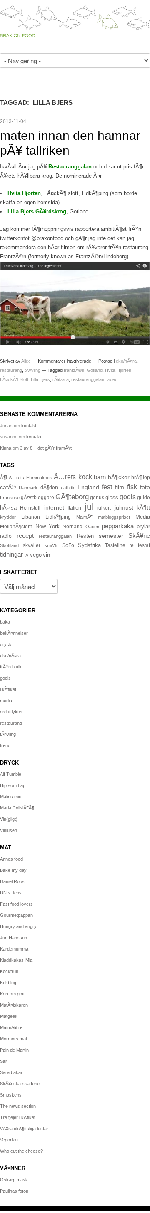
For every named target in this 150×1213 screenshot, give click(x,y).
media (6, 700)
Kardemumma (14, 948)
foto (145, 487)
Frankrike (10, 497)
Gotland (94, 370)
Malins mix (10, 796)
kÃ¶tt (143, 507)
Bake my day (13, 870)
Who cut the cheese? (21, 1151)
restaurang (11, 370)
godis (128, 496)
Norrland (72, 527)
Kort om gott (12, 993)
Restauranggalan (70, 166)
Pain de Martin (14, 1049)
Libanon (30, 517)
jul (89, 506)
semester (111, 535)
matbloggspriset (114, 517)
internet (54, 507)
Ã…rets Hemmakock (30, 477)
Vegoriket (9, 1139)
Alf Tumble (10, 774)
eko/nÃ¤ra (126, 361)
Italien (74, 507)
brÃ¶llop (140, 477)
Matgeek (9, 1016)
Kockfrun (9, 971)
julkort (104, 508)
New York (47, 526)
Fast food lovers (16, 903)
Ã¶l (3, 477)
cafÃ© (8, 487)
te (132, 545)
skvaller (31, 545)
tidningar (11, 554)
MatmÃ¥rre (11, 1027)
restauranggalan (87, 379)
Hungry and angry (18, 926)
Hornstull (30, 507)
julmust (124, 507)
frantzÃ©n (74, 370)
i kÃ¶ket (8, 689)
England (88, 487)
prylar (143, 527)
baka (5, 621)
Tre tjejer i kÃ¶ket (17, 1117)
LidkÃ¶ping (58, 517)
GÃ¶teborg (72, 497)
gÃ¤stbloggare (37, 497)
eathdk (68, 487)
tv (26, 555)
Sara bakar (11, 1072)
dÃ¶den (49, 487)
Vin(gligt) (9, 819)
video (112, 379)
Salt (4, 1061)
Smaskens (11, 1094)
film (119, 487)
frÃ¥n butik (11, 666)
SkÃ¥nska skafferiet (20, 1083)
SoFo (68, 545)
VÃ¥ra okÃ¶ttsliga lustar (24, 1128)
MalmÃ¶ (84, 517)
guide (143, 497)
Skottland (9, 545)
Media (142, 517)
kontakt (28, 425)
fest (107, 486)
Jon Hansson (13, 937)
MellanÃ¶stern (16, 527)
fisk (132, 486)
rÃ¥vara (60, 379)
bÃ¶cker (119, 477)
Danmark (28, 487)
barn (100, 477)
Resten (85, 536)
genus (97, 497)
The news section (18, 1106)
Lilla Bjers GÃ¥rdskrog (37, 211)
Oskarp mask (14, 1179)
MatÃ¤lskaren (14, 1005)
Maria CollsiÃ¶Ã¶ (17, 807)
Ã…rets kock (73, 476)
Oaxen (92, 526)
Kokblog (8, 982)
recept (25, 535)
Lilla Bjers (40, 379)
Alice (26, 361)
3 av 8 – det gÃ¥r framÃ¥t (46, 448)
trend (5, 745)
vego (36, 555)
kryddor (8, 517)
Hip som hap (12, 785)
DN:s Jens (11, 892)
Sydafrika (89, 545)
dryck (6, 644)
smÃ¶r (51, 545)
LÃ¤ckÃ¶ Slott (14, 379)
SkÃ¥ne (139, 535)
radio (6, 536)
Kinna (5, 448)
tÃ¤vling (32, 370)
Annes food (11, 859)
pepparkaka (118, 526)
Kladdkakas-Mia (16, 960)
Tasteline (115, 545)
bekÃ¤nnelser (14, 633)
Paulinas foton (14, 1190)
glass (111, 497)
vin (46, 555)
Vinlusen (8, 830)
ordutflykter (11, 711)
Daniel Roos (12, 881)
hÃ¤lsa (8, 508)
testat (144, 545)
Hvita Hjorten (24, 193)
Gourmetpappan (16, 915)
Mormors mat (13, 1038)
